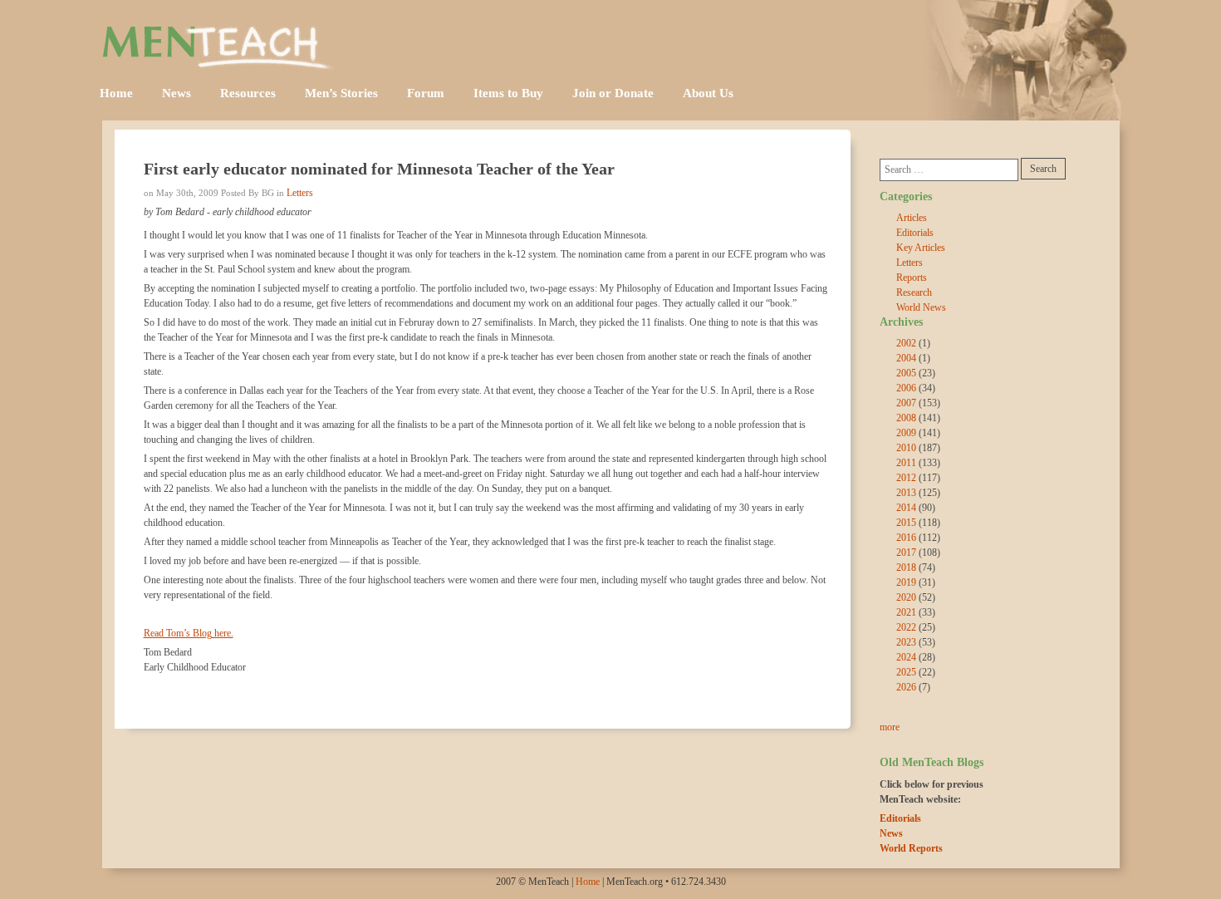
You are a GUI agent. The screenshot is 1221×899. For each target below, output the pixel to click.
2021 (906, 612)
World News (921, 307)
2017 (906, 552)
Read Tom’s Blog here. (188, 633)
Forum (425, 93)
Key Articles (920, 247)
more (890, 727)
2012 (906, 478)
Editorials (915, 232)
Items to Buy (508, 93)
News (176, 93)
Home (116, 93)
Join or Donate (613, 93)
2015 (906, 522)
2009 (906, 433)
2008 (906, 418)
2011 (906, 463)
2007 (906, 403)
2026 (906, 687)
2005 (906, 373)
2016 (906, 537)
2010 (906, 448)
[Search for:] (949, 170)
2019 (906, 582)
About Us (708, 93)
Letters (300, 193)
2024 (906, 657)
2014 (906, 507)
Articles (911, 218)
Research (914, 292)
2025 (906, 672)
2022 (906, 627)
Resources (248, 93)
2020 (906, 597)
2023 (906, 642)
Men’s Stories (341, 93)
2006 (906, 388)
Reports (911, 277)
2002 (906, 343)
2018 (906, 567)
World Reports (911, 848)
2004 (906, 358)
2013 (906, 493)
